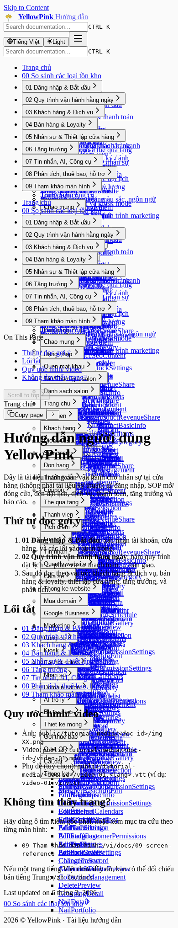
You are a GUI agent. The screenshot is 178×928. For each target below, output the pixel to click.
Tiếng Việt (26, 41)
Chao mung (59, 206)
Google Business (66, 613)
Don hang (56, 465)
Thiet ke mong (63, 724)
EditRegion (74, 795)
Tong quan (55, 195)
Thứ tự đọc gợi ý (46, 353)
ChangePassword (83, 860)
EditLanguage (78, 836)
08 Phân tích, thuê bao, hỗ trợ (65, 174)
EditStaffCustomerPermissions (102, 836)
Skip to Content (26, 7)
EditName (73, 828)
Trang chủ (36, 67)
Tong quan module (85, 350)
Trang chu (57, 403)
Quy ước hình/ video (52, 369)
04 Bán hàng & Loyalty (56, 124)
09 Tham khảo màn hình (58, 186)
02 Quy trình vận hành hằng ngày (70, 99)
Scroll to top (23, 395)
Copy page (29, 414)
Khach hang (59, 428)
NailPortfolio (77, 910)
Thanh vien (58, 514)
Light (58, 41)
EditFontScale (78, 852)
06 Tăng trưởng (46, 149)
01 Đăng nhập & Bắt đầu (58, 87)
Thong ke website (67, 588)
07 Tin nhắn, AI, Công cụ (58, 161)
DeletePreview (79, 885)
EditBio (69, 811)
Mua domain (60, 600)
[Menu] (78, 39)
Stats (65, 791)
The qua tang (61, 502)
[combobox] (46, 27)
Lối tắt (31, 361)
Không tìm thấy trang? (54, 377)
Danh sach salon (66, 391)
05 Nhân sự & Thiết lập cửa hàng (70, 136)
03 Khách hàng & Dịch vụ (59, 112)
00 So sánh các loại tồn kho (61, 76)
